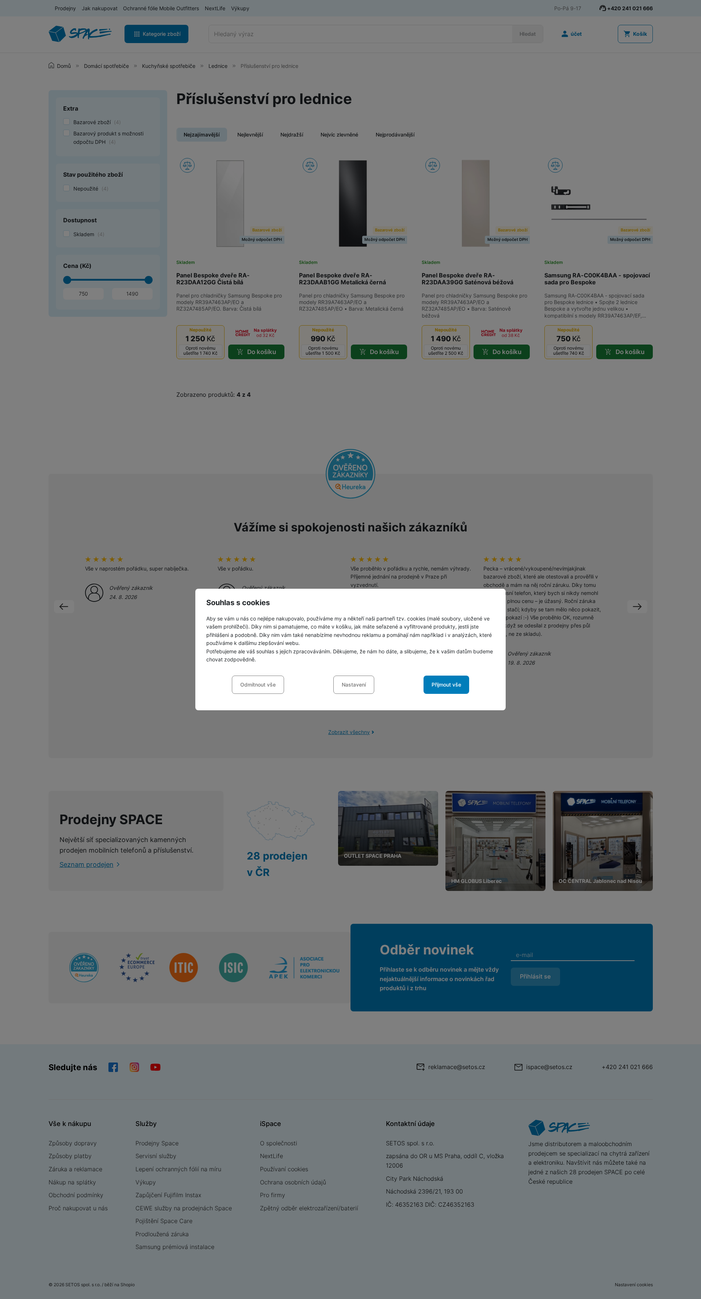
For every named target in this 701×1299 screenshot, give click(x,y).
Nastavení (354, 684)
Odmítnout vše (258, 684)
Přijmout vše (446, 684)
